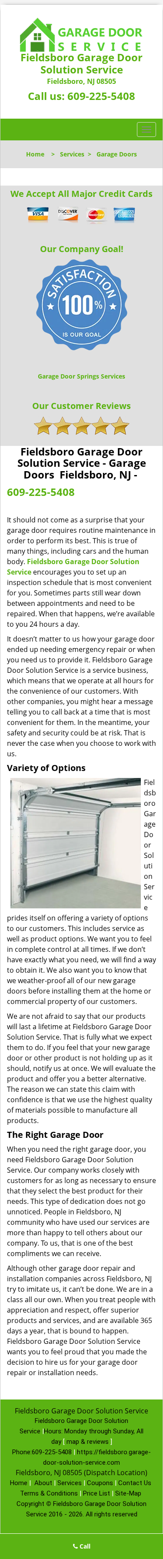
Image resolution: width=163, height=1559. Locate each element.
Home (35, 154)
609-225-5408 (101, 96)
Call (84, 1546)
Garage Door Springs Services (81, 376)
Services (72, 154)
